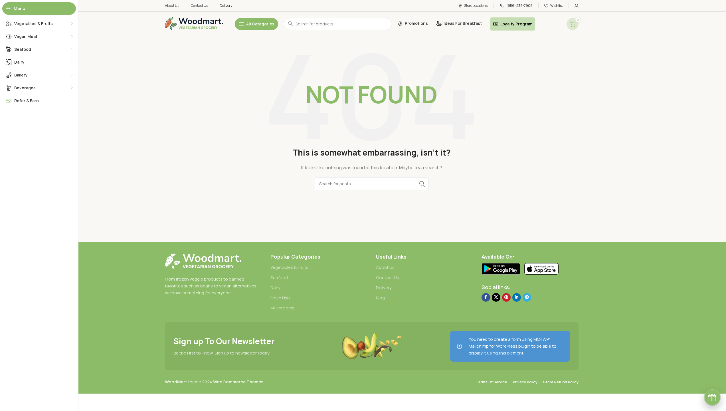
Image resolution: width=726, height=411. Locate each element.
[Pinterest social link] (506, 297)
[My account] (576, 5)
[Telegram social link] (527, 297)
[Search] (422, 183)
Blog (380, 298)
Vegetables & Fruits (289, 267)
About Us (385, 267)
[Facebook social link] (486, 297)
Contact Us (387, 278)
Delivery (384, 288)
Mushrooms (282, 308)
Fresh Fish (280, 298)
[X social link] (496, 297)
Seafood (279, 278)
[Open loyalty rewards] (712, 397)
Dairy (275, 288)
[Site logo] (194, 24)
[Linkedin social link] (516, 297)
